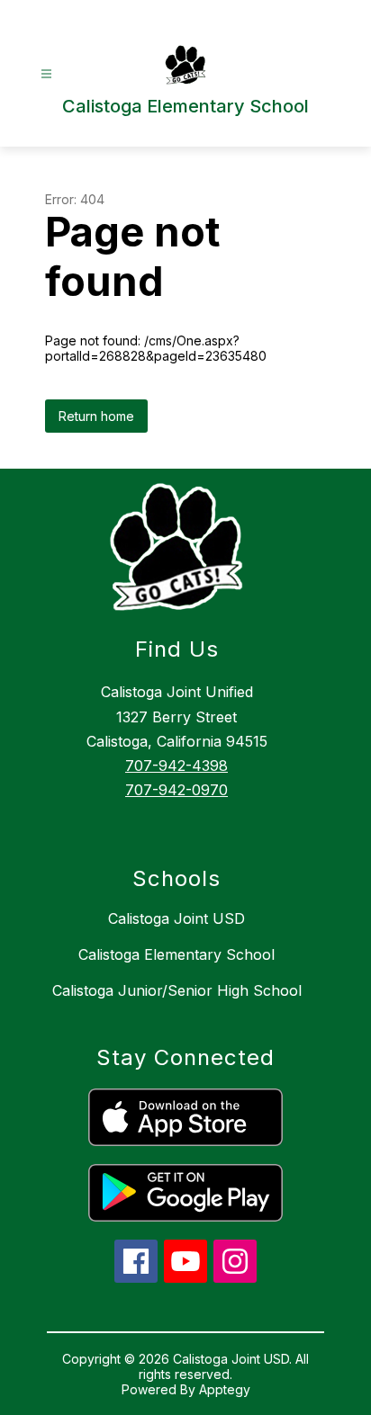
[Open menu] (46, 74)
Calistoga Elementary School (176, 954)
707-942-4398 (176, 766)
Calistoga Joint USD (176, 918)
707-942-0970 (176, 790)
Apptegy (224, 1389)
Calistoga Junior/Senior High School (177, 990)
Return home (96, 416)
